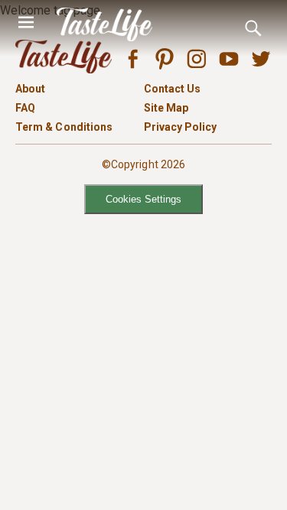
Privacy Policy (180, 127)
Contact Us (172, 89)
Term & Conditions (64, 127)
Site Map (166, 108)
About (30, 89)
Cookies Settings (143, 199)
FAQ (25, 108)
